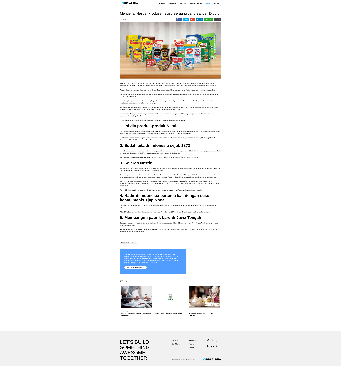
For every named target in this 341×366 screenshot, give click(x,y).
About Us (183, 3)
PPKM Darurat (125, 242)
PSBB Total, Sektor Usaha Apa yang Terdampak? (201, 314)
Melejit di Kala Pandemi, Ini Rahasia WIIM (168, 313)
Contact (216, 3)
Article (208, 3)
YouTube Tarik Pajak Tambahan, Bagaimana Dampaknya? (136, 314)
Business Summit (196, 3)
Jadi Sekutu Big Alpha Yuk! (135, 267)
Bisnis (129, 311)
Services (162, 3)
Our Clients (172, 3)
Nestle (134, 242)
